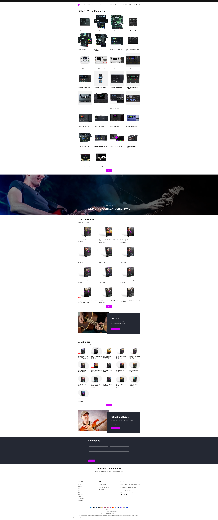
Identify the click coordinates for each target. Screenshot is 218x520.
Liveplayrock (110, 509)
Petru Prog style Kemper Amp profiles (133, 385)
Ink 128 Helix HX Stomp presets (107, 371)
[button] (88, 5)
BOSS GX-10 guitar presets (85, 126)
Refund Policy (80, 496)
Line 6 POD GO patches (116, 49)
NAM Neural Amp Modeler (132, 49)
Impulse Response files (84, 166)
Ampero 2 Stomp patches (84, 68)
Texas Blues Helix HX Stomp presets (121, 385)
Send (92, 460)
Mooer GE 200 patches (131, 126)
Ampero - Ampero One (83, 146)
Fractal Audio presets (99, 30)
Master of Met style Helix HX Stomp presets (96, 371)
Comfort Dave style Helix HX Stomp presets (96, 357)
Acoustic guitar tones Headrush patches (82, 371)
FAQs (79, 488)
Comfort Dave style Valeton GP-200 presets (134, 357)
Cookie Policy (80, 494)
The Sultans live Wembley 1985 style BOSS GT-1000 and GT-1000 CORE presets (108, 280)
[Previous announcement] (78, 1)
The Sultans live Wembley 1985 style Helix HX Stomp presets (129, 240)
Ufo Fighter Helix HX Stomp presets (83, 399)
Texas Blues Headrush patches (133, 371)
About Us (79, 484)
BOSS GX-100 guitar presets (99, 127)
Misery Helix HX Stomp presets (120, 371)
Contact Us (80, 486)
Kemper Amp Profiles (115, 30)
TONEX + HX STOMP (115, 146)
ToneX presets (81, 30)
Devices (79, 492)
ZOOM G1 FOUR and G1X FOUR (132, 147)
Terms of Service (81, 498)
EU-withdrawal (80, 500)
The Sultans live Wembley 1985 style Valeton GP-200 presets (108, 240)
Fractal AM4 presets (131, 68)
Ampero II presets (114, 68)
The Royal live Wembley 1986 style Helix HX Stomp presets (87, 301)
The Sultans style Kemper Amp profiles (108, 385)
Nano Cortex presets (83, 107)
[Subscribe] (118, 474)
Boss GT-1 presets (130, 107)
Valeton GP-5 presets (99, 87)
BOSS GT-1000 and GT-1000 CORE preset (116, 107)
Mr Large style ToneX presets (83, 239)
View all (109, 170)
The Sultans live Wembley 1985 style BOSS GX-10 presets (87, 280)
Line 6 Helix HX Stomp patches (99, 50)
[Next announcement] (140, 1)
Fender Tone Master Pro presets (132, 88)
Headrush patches (82, 49)
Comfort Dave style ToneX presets (121, 357)
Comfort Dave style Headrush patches (107, 357)
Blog (78, 490)
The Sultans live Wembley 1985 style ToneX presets (86, 260)
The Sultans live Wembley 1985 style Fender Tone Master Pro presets (130, 280)
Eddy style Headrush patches (82, 385)
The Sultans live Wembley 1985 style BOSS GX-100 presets (130, 260)
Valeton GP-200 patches (84, 87)
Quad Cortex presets (99, 107)
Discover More (115, 328)
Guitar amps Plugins (99, 166)
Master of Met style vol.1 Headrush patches (95, 385)
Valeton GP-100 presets (116, 87)
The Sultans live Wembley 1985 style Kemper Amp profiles (108, 260)
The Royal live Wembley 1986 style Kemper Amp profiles (108, 301)
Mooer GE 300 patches (99, 146)
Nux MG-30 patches (115, 126)
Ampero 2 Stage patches (100, 68)
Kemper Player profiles (132, 30)
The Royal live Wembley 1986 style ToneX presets (130, 300)
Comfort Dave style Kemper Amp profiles (83, 357)
